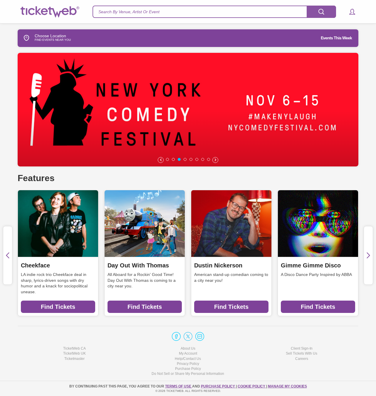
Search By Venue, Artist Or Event (129, 11)
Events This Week (336, 38)
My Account (188, 353)
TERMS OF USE (178, 386)
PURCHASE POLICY (218, 386)
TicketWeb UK (74, 353)
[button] (349, 11)
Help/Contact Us (188, 359)
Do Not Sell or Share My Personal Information (188, 374)
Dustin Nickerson (218, 265)
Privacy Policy (188, 364)
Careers (301, 359)
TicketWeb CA (74, 348)
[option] (188, 109)
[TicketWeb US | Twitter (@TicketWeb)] (188, 336)
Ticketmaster (74, 359)
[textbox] (214, 12)
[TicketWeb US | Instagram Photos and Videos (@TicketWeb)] (199, 336)
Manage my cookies (287, 386)
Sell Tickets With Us (301, 353)
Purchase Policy (188, 369)
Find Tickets (58, 307)
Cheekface (35, 265)
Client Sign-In (302, 348)
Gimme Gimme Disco (311, 265)
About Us (188, 348)
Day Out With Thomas (138, 265)
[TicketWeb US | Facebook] (176, 336)
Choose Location (50, 37)
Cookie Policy (252, 386)
